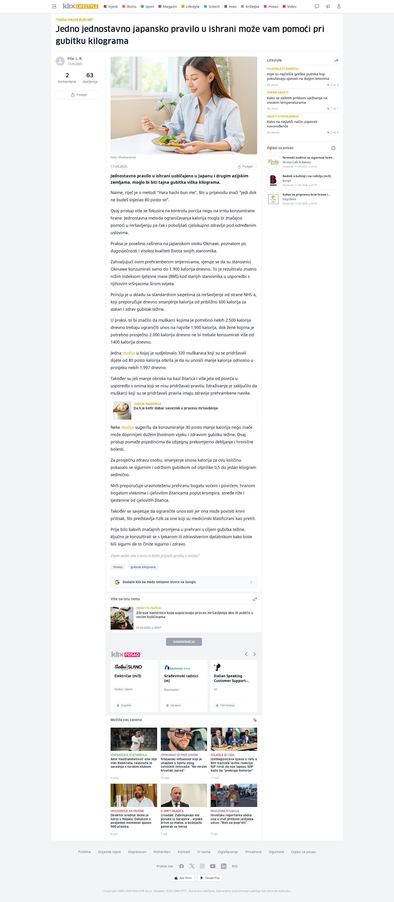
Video (291, 6)
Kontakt (184, 851)
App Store (186, 877)
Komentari (162, 851)
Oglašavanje (228, 851)
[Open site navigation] (54, 6)
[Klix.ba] (80, 6)
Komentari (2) (184, 642)
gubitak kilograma (143, 567)
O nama (203, 851)
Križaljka (252, 6)
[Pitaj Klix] (317, 6)
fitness (117, 567)
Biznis (131, 6)
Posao (273, 6)
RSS (235, 866)
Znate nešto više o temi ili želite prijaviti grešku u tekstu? (155, 555)
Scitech (214, 6)
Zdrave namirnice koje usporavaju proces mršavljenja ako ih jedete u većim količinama (194, 615)
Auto (232, 6)
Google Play (212, 877)
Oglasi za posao (303, 852)
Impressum (137, 851)
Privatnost (253, 851)
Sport (149, 6)
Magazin (170, 6)
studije (127, 427)
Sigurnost (276, 851)
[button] (246, 654)
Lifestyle (193, 6)
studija (128, 353)
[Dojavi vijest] (328, 6)
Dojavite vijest (109, 851)
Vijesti (113, 6)
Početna (84, 852)
